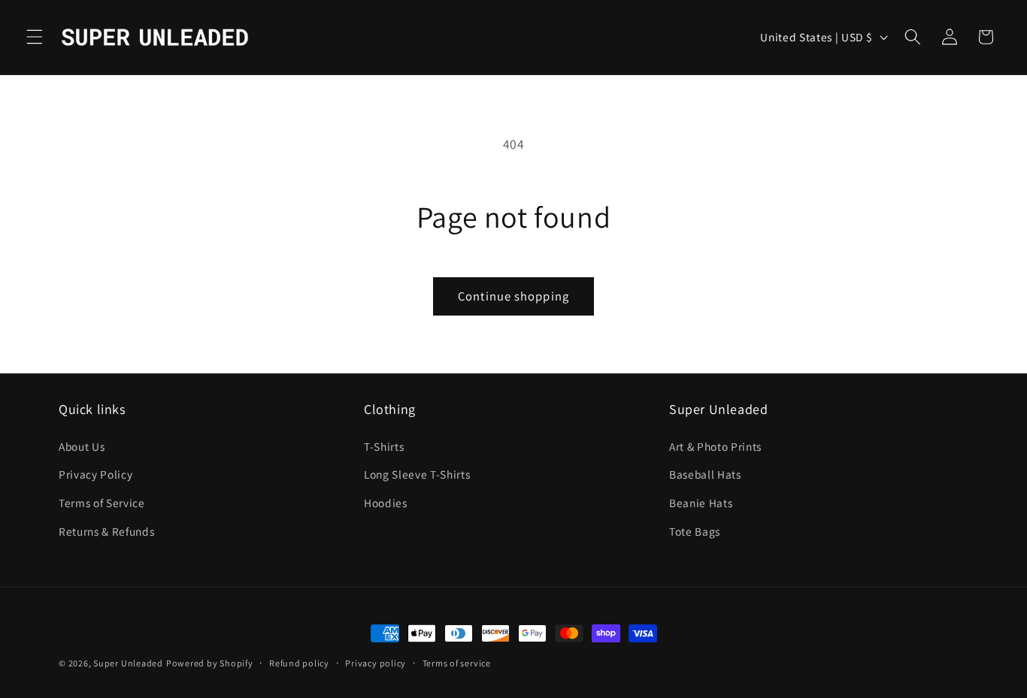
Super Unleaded (128, 663)
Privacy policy (375, 663)
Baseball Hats (705, 474)
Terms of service (457, 663)
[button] (35, 37)
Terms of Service (102, 502)
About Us (82, 446)
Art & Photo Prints (715, 446)
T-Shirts (384, 446)
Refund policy (299, 663)
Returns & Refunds (106, 531)
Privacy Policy (95, 474)
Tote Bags (694, 531)
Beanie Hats (700, 502)
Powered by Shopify (209, 663)
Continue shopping (513, 296)
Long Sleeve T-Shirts (417, 474)
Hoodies (385, 502)
